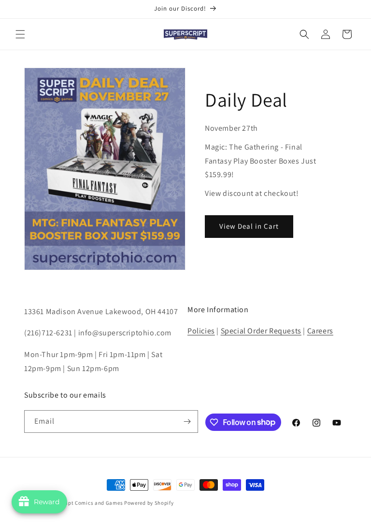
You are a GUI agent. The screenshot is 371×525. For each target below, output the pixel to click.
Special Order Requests (261, 331)
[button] (20, 34)
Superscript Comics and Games (83, 502)
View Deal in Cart (249, 226)
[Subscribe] (187, 421)
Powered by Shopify (149, 502)
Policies (201, 331)
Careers (320, 331)
